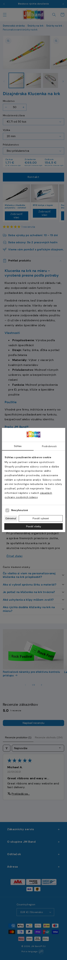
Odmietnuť (10, 518)
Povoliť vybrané (41, 518)
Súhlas (18, 446)
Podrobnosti (49, 446)
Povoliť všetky (33, 526)
